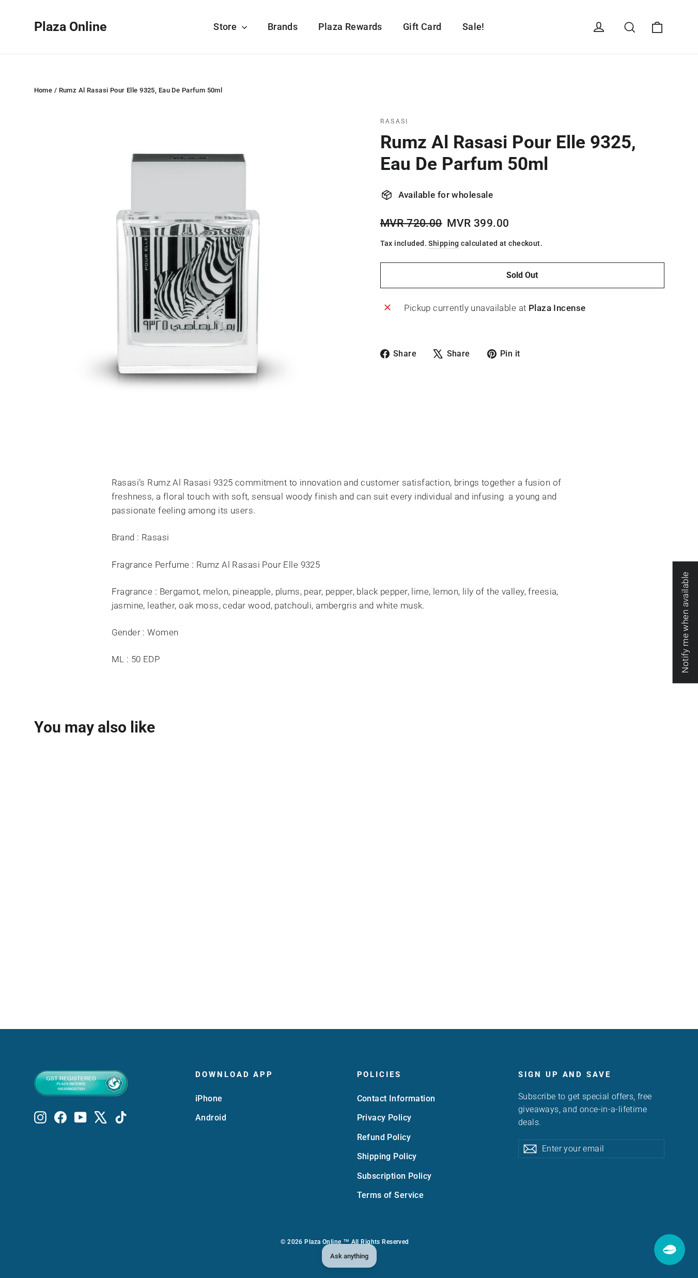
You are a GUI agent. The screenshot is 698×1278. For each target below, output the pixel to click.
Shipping (443, 243)
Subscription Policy (394, 1176)
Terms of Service (390, 1195)
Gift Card (422, 26)
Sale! (473, 26)
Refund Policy (384, 1137)
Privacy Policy (384, 1118)
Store (226, 26)
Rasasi (394, 121)
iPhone (209, 1098)
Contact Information (396, 1098)
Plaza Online (70, 26)
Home (43, 90)
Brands (283, 26)
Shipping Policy (387, 1156)
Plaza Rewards (350, 26)
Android (210, 1118)
